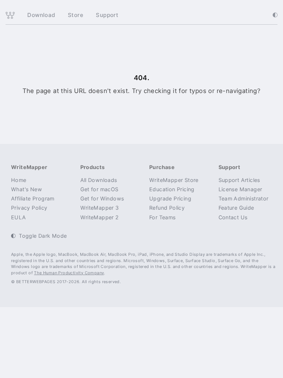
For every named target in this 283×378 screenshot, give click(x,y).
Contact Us (233, 217)
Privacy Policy (29, 208)
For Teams (162, 217)
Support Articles (239, 180)
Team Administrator (244, 198)
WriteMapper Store (174, 180)
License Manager (240, 189)
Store (75, 14)
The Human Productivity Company (69, 272)
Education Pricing (172, 189)
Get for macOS (99, 189)
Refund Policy (167, 208)
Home (19, 180)
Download (41, 14)
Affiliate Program (33, 198)
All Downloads (98, 180)
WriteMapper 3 (99, 208)
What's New (26, 189)
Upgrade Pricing (170, 198)
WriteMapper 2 (99, 217)
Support (107, 14)
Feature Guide (236, 208)
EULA (18, 217)
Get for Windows (102, 198)
